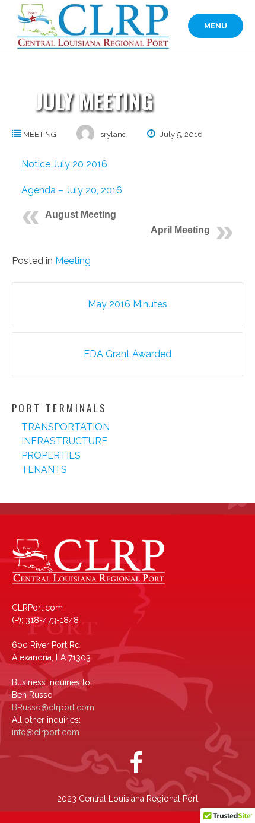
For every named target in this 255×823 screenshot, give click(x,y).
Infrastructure (64, 441)
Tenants (44, 469)
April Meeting (180, 230)
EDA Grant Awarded (127, 354)
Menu (215, 25)
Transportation (65, 427)
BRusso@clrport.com (53, 707)
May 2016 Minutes (127, 304)
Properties (51, 455)
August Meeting (80, 214)
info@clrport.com (45, 732)
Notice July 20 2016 (64, 164)
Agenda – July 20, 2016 (71, 190)
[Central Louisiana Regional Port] (91, 26)
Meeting (39, 134)
